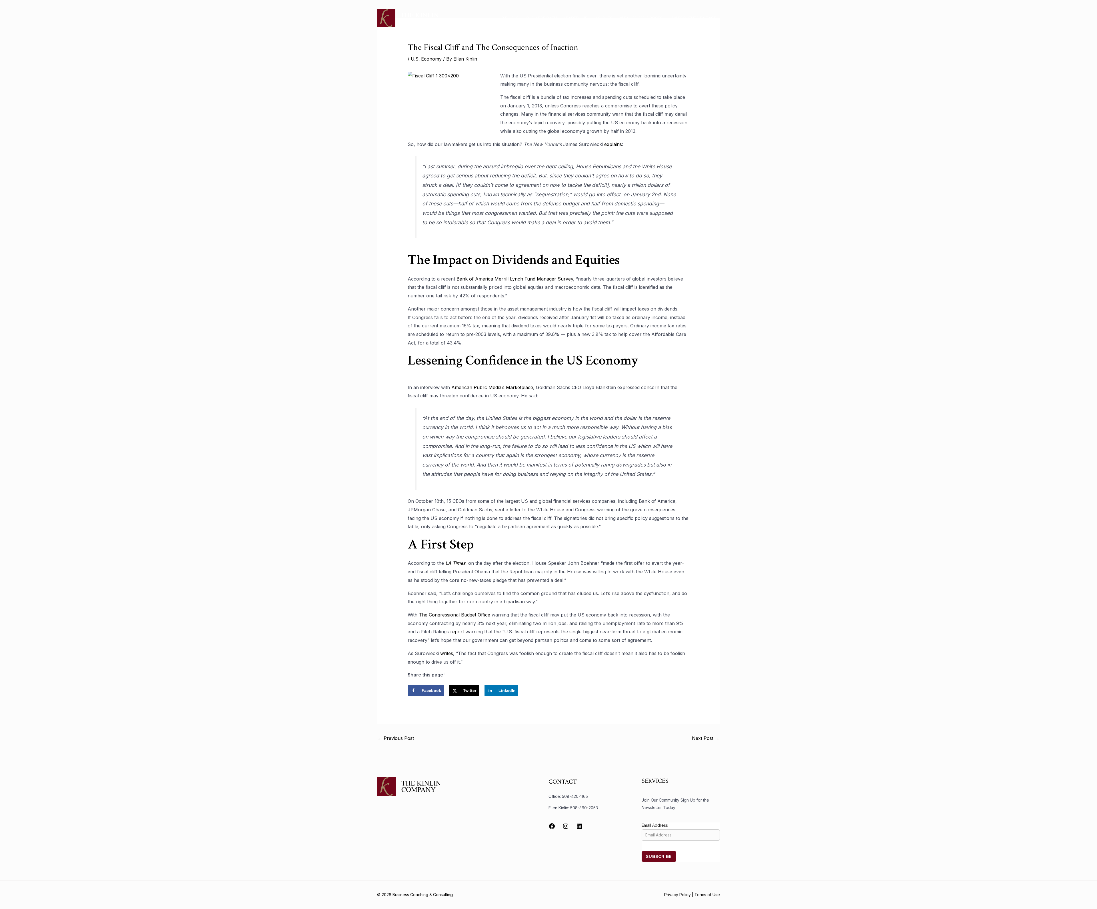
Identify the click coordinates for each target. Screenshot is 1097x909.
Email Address (655, 825)
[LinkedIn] (579, 826)
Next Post (705, 738)
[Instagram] (565, 826)
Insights (603, 18)
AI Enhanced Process (642, 18)
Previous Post (396, 738)
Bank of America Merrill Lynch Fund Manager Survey (514, 279)
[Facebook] (551, 826)
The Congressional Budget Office (454, 615)
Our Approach (541, 18)
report (457, 631)
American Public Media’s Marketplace (492, 387)
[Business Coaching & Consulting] (408, 18)
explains (613, 144)
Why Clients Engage (694, 18)
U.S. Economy (426, 59)
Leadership (576, 18)
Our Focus (507, 18)
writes (446, 653)
